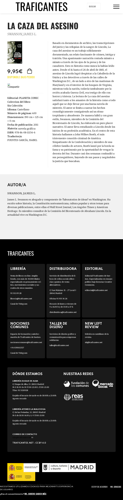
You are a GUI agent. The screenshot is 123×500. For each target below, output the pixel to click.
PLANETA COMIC (29, 98)
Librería (18, 269)
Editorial (94, 269)
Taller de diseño (58, 325)
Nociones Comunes (19, 325)
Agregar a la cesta (30, 71)
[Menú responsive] (116, 6)
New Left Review (93, 325)
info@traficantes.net (22, 437)
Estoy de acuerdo (100, 486)
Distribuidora (63, 269)
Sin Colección (14, 105)
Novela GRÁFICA (26, 128)
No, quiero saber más (35, 493)
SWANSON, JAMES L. (22, 34)
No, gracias (115, 486)
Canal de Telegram (18, 304)
